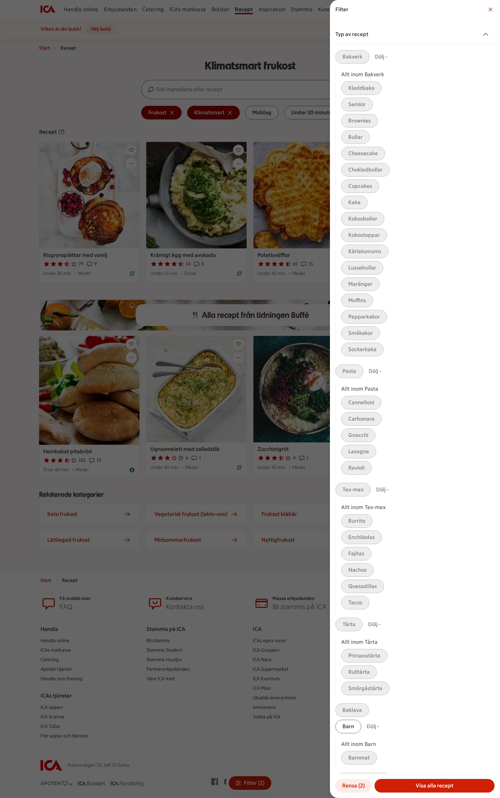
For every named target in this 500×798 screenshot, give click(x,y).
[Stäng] (490, 9)
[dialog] (415, 399)
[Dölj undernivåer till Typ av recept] (487, 34)
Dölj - (381, 56)
